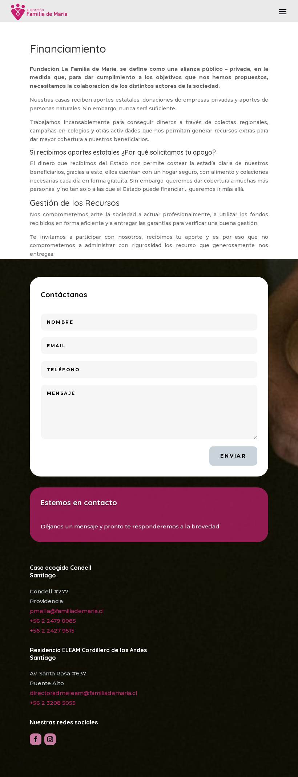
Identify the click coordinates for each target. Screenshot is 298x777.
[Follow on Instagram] (50, 739)
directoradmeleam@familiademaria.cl (83, 693)
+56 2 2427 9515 (52, 630)
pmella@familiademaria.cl (67, 611)
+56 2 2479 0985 (53, 620)
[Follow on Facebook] (35, 739)
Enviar (233, 456)
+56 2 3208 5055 (53, 702)
